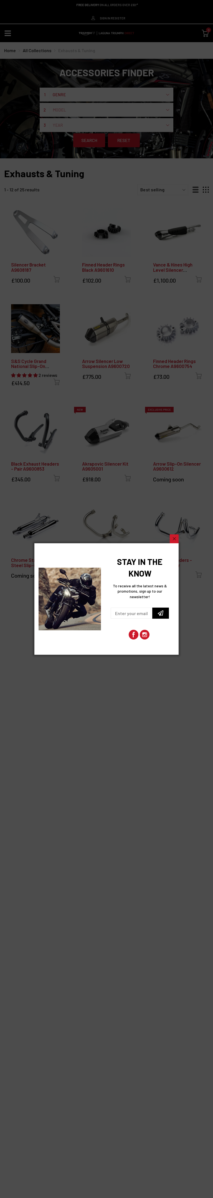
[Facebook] (133, 634)
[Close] (174, 538)
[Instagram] (144, 634)
